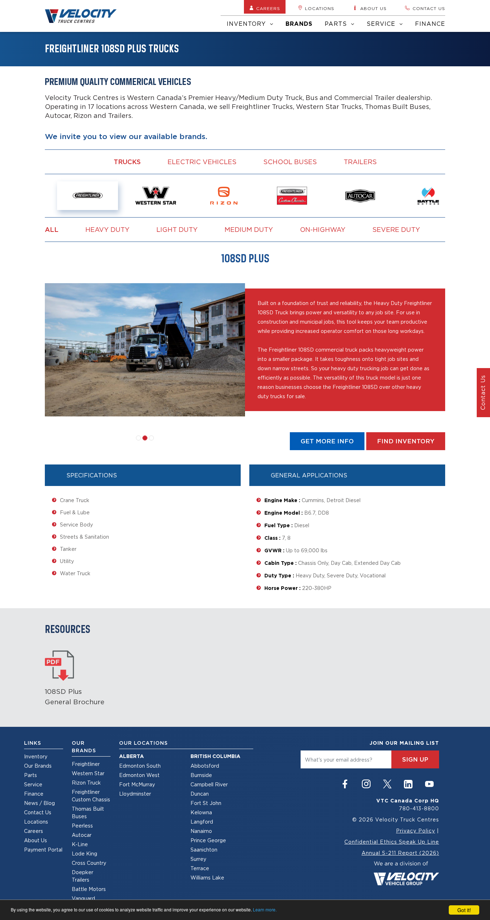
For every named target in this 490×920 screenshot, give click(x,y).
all (51, 229)
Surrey (198, 859)
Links (32, 743)
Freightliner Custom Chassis (91, 795)
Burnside (201, 775)
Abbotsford (204, 766)
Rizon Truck (86, 783)
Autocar (81, 835)
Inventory (247, 23)
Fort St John (205, 803)
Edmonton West (139, 775)
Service (382, 23)
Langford (201, 822)
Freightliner (86, 764)
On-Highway (322, 229)
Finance (430, 23)
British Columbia (215, 756)
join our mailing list (404, 743)
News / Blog (39, 803)
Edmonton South (140, 766)
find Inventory (405, 441)
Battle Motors (89, 889)
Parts (337, 23)
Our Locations (143, 743)
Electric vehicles (202, 162)
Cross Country (89, 863)
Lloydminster (135, 794)
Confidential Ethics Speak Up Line (391, 842)
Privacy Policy (415, 831)
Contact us (429, 8)
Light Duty (177, 229)
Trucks (127, 162)
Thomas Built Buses (88, 812)
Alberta (131, 756)
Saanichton (203, 850)
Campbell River (209, 784)
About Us (35, 840)
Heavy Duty (107, 229)
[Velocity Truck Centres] (85, 16)
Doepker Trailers (82, 876)
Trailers (360, 162)
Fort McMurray (137, 784)
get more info (327, 441)
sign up (415, 759)
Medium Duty (249, 229)
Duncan (199, 794)
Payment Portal (43, 850)
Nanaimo (201, 831)
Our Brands (38, 766)
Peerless (82, 826)
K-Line (80, 844)
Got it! (464, 910)
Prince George (208, 840)
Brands (299, 24)
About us (373, 8)
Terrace (199, 868)
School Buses (290, 162)
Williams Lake (207, 877)
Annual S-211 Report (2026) (400, 853)
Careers (268, 8)
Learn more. (265, 909)
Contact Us (37, 812)
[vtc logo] (406, 872)
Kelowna (201, 812)
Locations (319, 8)
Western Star (88, 773)
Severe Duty (396, 229)
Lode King (84, 853)
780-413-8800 (419, 808)
